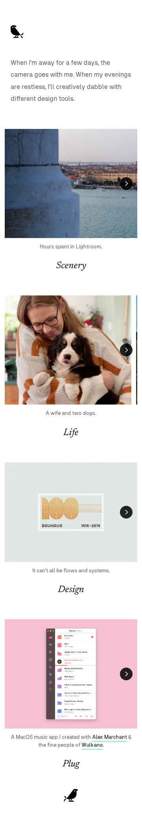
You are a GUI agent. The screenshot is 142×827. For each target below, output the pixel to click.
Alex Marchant (109, 737)
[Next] (126, 183)
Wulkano (92, 745)
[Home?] (71, 795)
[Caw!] (17, 31)
